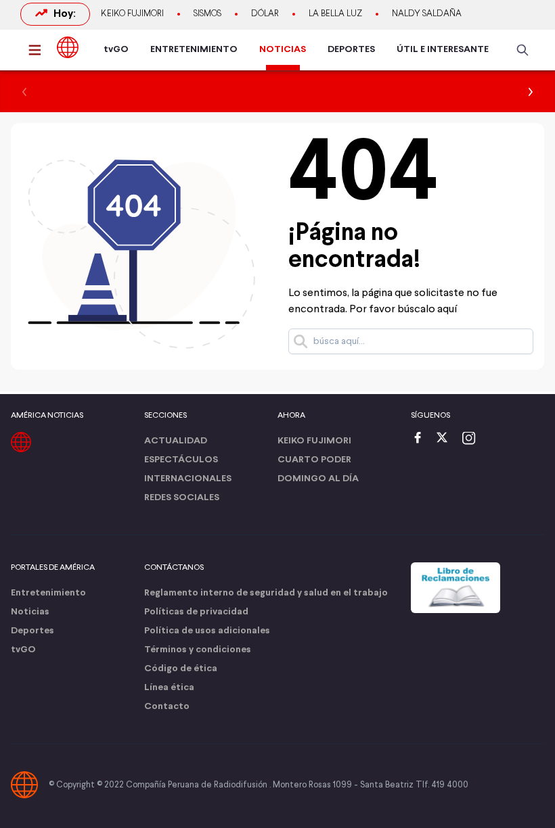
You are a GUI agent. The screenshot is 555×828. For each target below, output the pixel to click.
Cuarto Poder (314, 460)
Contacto (167, 706)
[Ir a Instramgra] (472, 439)
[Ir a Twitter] (447, 439)
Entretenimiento (48, 593)
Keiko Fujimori (132, 14)
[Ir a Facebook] (421, 439)
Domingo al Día (318, 478)
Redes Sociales (181, 497)
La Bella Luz (335, 14)
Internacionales (187, 478)
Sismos (207, 14)
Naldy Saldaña (427, 14)
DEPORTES (351, 49)
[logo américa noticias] (68, 47)
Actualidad (175, 441)
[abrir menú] (38, 50)
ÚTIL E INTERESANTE (443, 49)
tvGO (116, 49)
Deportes (32, 631)
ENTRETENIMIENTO (194, 49)
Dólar (265, 14)
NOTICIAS (282, 49)
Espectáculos (181, 460)
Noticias (30, 612)
